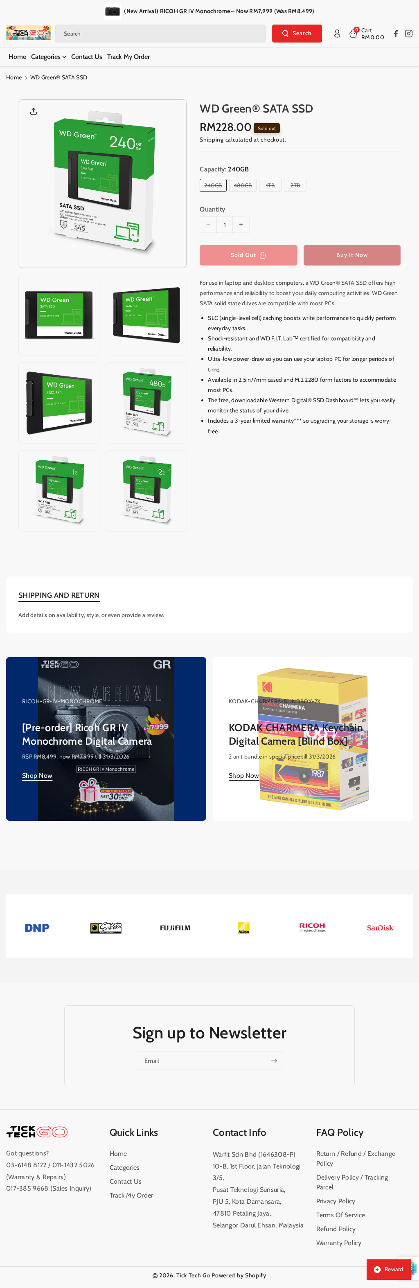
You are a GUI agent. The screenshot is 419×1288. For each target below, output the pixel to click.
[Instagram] (409, 33)
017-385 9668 (27, 1188)
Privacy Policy (336, 1201)
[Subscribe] (274, 1061)
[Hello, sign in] (337, 34)
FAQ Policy (340, 1132)
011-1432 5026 (73, 1165)
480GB (244, 186)
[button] (366, 34)
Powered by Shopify (239, 1275)
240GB (214, 186)
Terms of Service (340, 1215)
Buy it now (352, 255)
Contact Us (126, 1181)
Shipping (212, 139)
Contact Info (240, 1132)
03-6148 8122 (27, 1165)
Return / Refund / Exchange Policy (356, 1158)
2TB (297, 186)
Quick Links (134, 1132)
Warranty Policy (339, 1243)
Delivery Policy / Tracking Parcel (352, 1182)
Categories (125, 1167)
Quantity (212, 209)
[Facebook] (396, 33)
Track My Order (131, 1195)
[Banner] (37, 927)
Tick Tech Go (193, 1275)
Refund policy (336, 1229)
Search (302, 33)
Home (14, 77)
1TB (272, 186)
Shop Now (37, 775)
